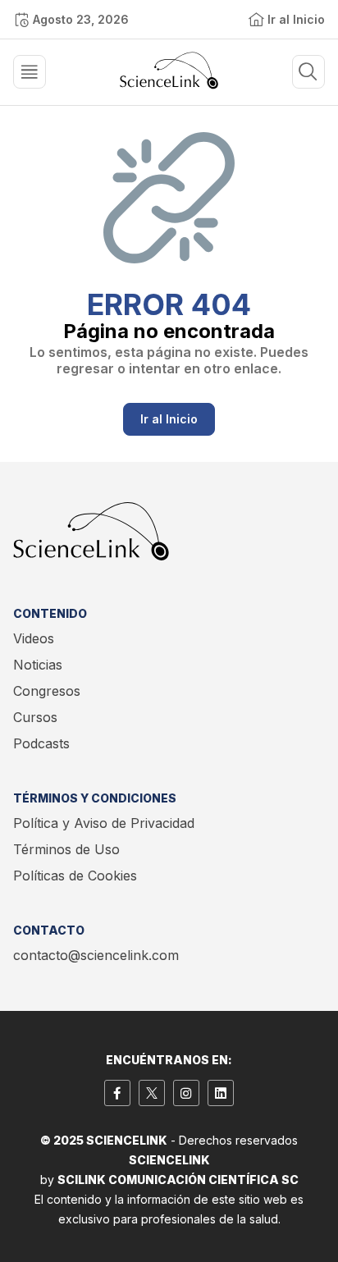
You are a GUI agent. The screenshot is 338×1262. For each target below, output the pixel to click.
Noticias (37, 664)
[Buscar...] (29, 72)
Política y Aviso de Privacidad (103, 823)
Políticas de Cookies (75, 875)
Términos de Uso (66, 849)
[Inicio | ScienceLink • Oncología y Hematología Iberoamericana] (169, 84)
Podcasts (41, 743)
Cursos (35, 717)
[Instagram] (186, 1093)
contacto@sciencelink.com (96, 955)
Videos (33, 638)
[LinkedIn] (221, 1093)
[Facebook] (117, 1093)
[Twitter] (152, 1093)
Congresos (46, 691)
